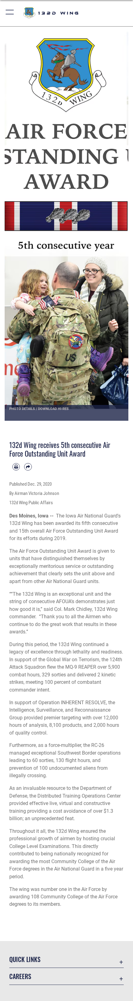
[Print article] (16, 467)
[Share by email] (28, 467)
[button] (10, 13)
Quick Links (25, 959)
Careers (20, 976)
